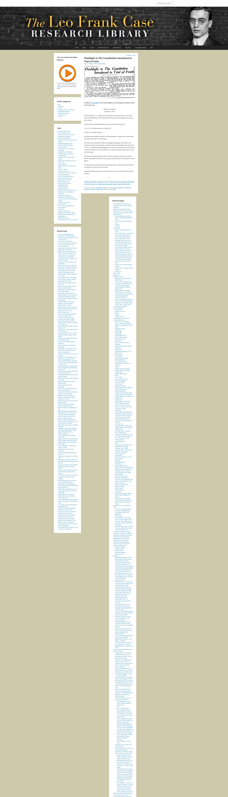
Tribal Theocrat (62, 207)
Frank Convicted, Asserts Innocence (67, 307)
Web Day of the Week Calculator (66, 212)
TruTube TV (61, 209)
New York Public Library (121, 476)
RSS (151, 47)
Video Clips (118, 271)
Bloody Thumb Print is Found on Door (68, 439)
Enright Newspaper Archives (65, 143)
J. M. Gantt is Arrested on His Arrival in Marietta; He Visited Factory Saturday (67, 477)
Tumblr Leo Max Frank (64, 211)
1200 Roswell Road (120, 328)
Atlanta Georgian (119, 549)
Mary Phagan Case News (64, 179)
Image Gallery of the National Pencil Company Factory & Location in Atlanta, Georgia (122, 403)
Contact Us (116, 275)
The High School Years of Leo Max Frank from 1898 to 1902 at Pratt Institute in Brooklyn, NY (124, 528)
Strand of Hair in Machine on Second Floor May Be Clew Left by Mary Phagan (67, 471)
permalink (113, 189)
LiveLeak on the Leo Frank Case (123, 628)
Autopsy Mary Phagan (121, 373)
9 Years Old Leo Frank (121, 337)
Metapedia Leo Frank (63, 181)
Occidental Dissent (63, 186)
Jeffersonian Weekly (120, 552)
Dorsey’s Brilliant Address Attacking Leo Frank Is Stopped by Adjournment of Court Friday (68, 362)
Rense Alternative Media (64, 195)
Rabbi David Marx (119, 486)
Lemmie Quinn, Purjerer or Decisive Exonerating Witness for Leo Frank (123, 420)
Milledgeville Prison (120, 462)
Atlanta (117, 367)
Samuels (117, 315)
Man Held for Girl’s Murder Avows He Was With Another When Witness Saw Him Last (68, 461)
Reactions (128, 47)
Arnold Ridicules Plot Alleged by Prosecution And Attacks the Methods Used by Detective (68, 485)
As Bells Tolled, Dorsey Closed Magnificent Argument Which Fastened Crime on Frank (66, 303)
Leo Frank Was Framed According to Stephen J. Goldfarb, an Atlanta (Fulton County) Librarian (124, 613)
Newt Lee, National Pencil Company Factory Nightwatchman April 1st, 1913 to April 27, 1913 (124, 479)
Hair (118, 706)
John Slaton (118, 410)
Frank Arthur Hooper (120, 391)
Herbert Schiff (118, 398)
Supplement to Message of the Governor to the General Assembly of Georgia (67, 198)
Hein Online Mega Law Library (66, 154)
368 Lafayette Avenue (120, 335)
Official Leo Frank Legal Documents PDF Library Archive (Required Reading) (67, 192)
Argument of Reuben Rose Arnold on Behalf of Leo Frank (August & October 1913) (124, 757)
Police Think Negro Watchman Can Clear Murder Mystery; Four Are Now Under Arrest (67, 490)
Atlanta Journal (119, 550)
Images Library (62, 155)
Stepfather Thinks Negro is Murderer (67, 428)
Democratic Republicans (64, 136)
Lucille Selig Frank (120, 453)
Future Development (118, 308)
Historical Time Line (120, 311)
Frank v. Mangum (119, 666)
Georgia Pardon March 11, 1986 (123, 393)
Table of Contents (119, 316)
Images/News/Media (140, 47)
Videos (60, 116)
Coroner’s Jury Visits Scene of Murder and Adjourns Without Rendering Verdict (68, 466)
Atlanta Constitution (118, 187)
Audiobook (61, 106)
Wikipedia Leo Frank (63, 218)
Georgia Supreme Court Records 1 (124, 394)
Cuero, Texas (118, 384)
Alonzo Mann (118, 356)
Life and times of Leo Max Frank (123, 445)
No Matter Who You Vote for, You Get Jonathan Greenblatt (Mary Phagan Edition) (67, 334)
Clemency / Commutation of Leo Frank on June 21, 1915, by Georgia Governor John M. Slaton (123, 661)
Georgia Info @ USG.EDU (65, 152)
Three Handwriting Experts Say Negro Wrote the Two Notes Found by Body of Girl (68, 501)
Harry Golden (118, 309)
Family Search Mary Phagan (65, 145)
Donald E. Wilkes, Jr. (120, 580)
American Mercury (120, 360)
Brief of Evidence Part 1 (64, 131)
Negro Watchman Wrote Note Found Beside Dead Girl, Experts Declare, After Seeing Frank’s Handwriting (67, 412)
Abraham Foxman (119, 339)
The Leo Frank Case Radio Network (122, 649)
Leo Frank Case (119, 424)
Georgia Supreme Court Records (66, 110)
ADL (59, 104)
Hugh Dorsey (118, 400)
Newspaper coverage (101, 187)
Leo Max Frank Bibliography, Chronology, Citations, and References (122, 512)
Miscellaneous (119, 464)
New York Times (119, 554)
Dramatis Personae (103, 47)
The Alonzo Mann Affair (121, 306)
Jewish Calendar (62, 164)
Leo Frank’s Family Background (123, 509)
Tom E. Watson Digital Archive (66, 206)
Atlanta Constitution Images (122, 368)
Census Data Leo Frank (121, 379)
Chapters (117, 224)
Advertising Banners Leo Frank (123, 351)
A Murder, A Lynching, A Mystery (121, 209)
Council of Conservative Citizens (66, 134)
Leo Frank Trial (127, 187)
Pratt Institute (118, 516)
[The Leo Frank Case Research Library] (114, 26)
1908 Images (118, 332)
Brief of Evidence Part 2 (64, 133)
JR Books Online (62, 169)
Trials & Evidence (118, 651)
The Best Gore (62, 204)
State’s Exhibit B (119, 490)
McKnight (117, 460)
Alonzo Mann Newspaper (121, 358)
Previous (129, 55)
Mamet (117, 313)
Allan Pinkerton (119, 354)
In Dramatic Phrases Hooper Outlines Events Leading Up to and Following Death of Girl (67, 367)
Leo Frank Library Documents (65, 176)
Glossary (117, 226)
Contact (92, 47)
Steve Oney (118, 491)
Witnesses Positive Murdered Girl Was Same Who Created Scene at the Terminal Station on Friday (68, 421)
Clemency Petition (120, 382)
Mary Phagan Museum (64, 111)
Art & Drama (116, 228)
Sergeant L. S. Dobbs (89, 189)
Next (134, 55)
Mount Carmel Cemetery (121, 465)
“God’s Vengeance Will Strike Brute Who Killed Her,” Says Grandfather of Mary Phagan (67, 442)
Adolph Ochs (118, 349)
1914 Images (118, 334)
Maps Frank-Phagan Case (65, 178)
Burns (116, 375)
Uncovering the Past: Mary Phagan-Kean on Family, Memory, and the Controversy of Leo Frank (67, 279)
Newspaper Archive (63, 185)
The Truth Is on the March (65, 241)
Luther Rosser (118, 455)
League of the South (63, 171)
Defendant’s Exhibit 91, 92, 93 (124, 760)
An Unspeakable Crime (121, 361)
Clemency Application (120, 380)
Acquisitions (118, 341)
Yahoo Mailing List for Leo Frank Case (68, 219)
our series (95, 103)
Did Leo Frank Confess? (64, 138)
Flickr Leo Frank (62, 147)
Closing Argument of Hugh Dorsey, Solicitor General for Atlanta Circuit (124, 703)
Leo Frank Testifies (63, 246)
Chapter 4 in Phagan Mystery (65, 234)
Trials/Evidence (117, 47)
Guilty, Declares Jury (63, 312)
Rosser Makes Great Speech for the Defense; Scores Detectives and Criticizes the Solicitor (67, 350)
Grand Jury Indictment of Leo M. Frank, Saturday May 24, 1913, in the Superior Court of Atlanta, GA (123, 670)
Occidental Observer (63, 188)
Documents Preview (120, 386)
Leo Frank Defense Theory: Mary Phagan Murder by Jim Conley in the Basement (123, 427)
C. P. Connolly (118, 377)
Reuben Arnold (119, 488)
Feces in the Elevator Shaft (122, 665)
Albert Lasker (118, 353)
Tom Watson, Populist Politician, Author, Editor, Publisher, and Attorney (123, 495)
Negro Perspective (120, 633)
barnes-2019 (116, 273)
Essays (60, 108)
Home (77, 47)
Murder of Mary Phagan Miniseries (124, 467)
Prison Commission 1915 (121, 484)
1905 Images (118, 330)
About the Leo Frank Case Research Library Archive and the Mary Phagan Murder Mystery (122, 212)
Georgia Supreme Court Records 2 (124, 396)
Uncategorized (62, 115)
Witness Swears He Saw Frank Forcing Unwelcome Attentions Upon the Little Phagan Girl (67, 523)
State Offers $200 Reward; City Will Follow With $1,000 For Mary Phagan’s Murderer (67, 431)
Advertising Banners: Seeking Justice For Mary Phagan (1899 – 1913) (123, 217)
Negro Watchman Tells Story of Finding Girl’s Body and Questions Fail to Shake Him (67, 496)
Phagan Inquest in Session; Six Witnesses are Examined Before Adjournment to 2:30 (66, 397)
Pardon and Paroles (120, 483)
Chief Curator (102, 63)
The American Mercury (64, 202)
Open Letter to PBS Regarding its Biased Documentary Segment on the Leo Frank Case (67, 237)
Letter (116, 443)
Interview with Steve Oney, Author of (122, 205)
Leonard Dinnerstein (120, 441)
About (84, 47)
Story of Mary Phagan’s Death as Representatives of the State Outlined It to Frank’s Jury (68, 322)
